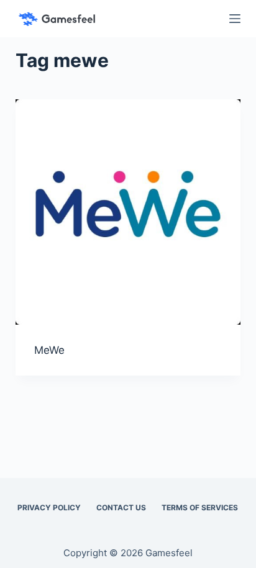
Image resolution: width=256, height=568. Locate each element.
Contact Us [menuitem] (121, 507)
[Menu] (234, 18)
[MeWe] (128, 212)
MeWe (49, 350)
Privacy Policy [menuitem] (49, 507)
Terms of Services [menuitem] (200, 507)
